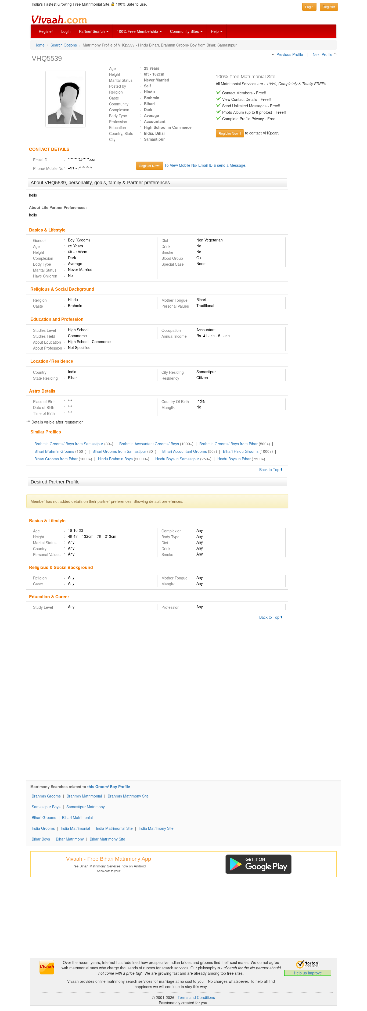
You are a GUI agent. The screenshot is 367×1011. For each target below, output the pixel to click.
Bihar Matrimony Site (107, 839)
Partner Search (92, 31)
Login (66, 31)
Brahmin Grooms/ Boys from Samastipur (68, 443)
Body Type (118, 115)
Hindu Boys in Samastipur (177, 458)
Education (117, 127)
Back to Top (269, 469)
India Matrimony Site (156, 828)
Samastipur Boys (46, 806)
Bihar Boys (41, 839)
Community (118, 103)
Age (112, 68)
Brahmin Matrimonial (84, 796)
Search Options (64, 45)
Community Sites (185, 31)
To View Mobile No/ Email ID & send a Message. (205, 165)
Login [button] (309, 6)
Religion (116, 92)
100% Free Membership (138, 31)
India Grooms (43, 828)
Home (39, 45)
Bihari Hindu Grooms (240, 451)
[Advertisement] (314, 260)
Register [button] (329, 6)
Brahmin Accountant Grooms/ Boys (149, 443)
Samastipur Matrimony (85, 806)
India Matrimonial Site (114, 828)
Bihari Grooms (44, 817)
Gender (39, 240)
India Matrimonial (75, 828)
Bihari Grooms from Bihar (56, 458)
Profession (118, 121)
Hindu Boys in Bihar (234, 458)
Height (114, 74)
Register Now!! (149, 165)
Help (215, 31)
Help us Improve (308, 973)
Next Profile (322, 54)
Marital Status (120, 80)
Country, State (121, 133)
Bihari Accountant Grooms (184, 451)
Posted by (117, 86)
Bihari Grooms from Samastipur (119, 451)
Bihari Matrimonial (77, 817)
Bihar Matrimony (70, 839)
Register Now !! (230, 133)
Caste (114, 98)
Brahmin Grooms (46, 796)
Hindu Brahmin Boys (115, 458)
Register (46, 31)
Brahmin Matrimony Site (128, 796)
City (112, 139)
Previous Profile (289, 54)
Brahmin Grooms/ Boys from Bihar (228, 443)
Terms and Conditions (196, 997)
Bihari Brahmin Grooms (54, 451)
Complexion (119, 109)
